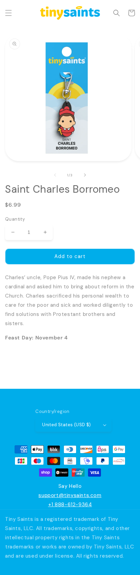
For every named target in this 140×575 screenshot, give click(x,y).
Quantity (15, 219)
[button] (8, 12)
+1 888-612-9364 (70, 504)
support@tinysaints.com (69, 495)
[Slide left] (55, 174)
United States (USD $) (66, 425)
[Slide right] (84, 174)
